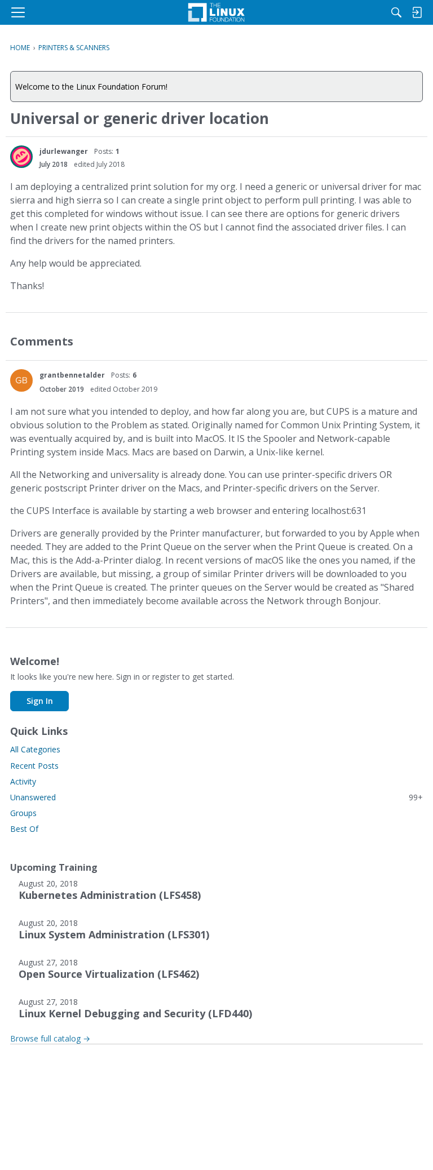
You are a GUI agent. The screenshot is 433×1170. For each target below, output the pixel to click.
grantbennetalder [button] (72, 375)
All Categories (35, 749)
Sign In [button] (39, 700)
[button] (21, 156)
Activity (23, 781)
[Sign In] (417, 12)
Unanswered (216, 797)
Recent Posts (34, 765)
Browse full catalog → (50, 1038)
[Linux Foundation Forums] (216, 12)
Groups (23, 813)
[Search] (396, 12)
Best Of (24, 828)
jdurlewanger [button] (63, 151)
